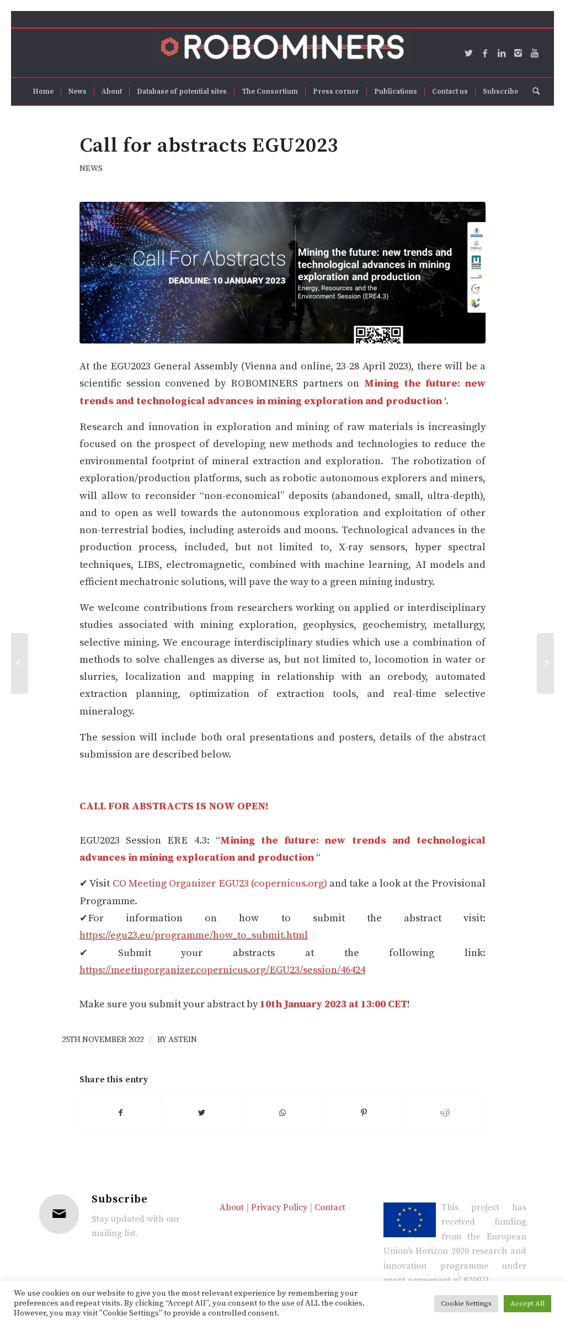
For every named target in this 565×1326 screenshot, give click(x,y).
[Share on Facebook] (120, 1113)
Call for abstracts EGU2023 (209, 145)
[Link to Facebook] (485, 53)
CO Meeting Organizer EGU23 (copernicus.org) (220, 883)
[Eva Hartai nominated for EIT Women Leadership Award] (19, 663)
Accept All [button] (527, 1303)
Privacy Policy (279, 1207)
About (232, 1207)
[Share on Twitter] (202, 1113)
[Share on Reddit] (444, 1113)
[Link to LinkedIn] (501, 53)
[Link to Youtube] (534, 53)
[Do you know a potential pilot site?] (545, 663)
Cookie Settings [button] (466, 1303)
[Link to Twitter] (468, 53)
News (91, 168)
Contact (330, 1207)
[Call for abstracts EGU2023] (282, 272)
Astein (182, 1039)
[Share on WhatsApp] (283, 1113)
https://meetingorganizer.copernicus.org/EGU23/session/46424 (222, 970)
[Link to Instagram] (518, 53)
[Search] (532, 91)
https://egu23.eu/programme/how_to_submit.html (193, 935)
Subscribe (120, 1199)
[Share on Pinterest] (363, 1113)
